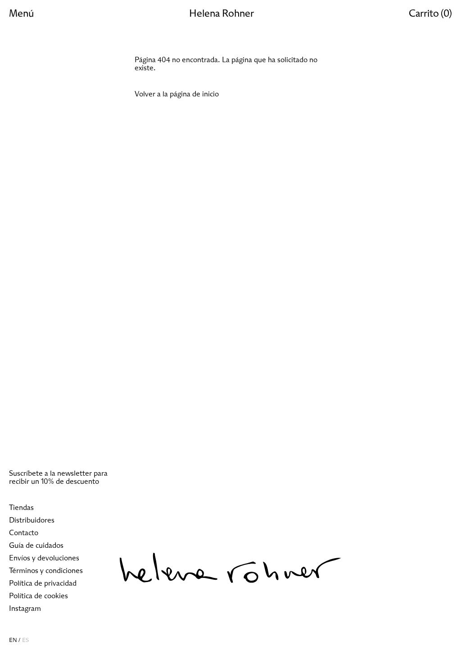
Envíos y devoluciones (44, 558)
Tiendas (21, 507)
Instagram (25, 608)
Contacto (23, 533)
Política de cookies (38, 596)
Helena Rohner (221, 14)
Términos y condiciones (46, 570)
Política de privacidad (43, 583)
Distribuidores (31, 520)
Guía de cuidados (36, 545)
